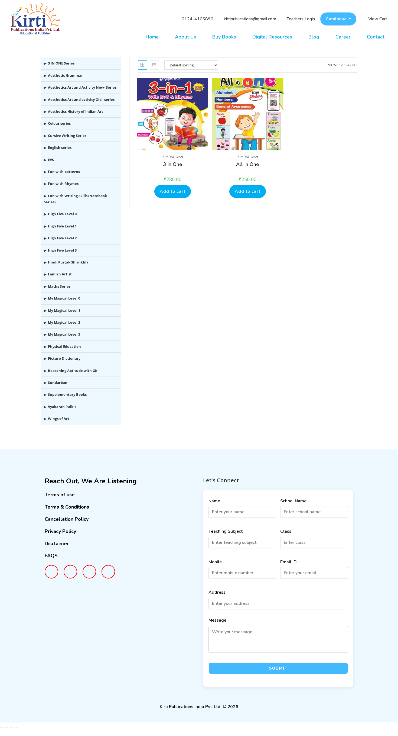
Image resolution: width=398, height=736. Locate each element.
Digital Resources (272, 37)
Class (285, 531)
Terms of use (60, 494)
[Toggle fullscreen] (7, 727)
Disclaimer (57, 543)
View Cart (377, 19)
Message (217, 620)
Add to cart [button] (172, 191)
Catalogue (337, 19)
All (354, 65)
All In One (247, 164)
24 (347, 65)
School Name (293, 501)
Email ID (288, 562)
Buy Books (224, 37)
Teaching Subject (225, 531)
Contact (375, 37)
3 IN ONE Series (172, 157)
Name (214, 501)
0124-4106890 (197, 19)
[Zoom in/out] (2, 727)
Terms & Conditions (67, 507)
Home (152, 37)
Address (217, 592)
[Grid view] (142, 65)
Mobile (215, 562)
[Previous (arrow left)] (2, 734)
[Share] (12, 727)
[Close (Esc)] (16, 727)
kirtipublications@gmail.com (250, 19)
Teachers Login (301, 19)
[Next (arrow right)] (7, 734)
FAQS (51, 555)
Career (343, 37)
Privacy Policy (60, 531)
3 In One (172, 164)
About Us (185, 37)
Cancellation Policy (67, 519)
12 (341, 65)
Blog (313, 37)
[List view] (154, 65)
